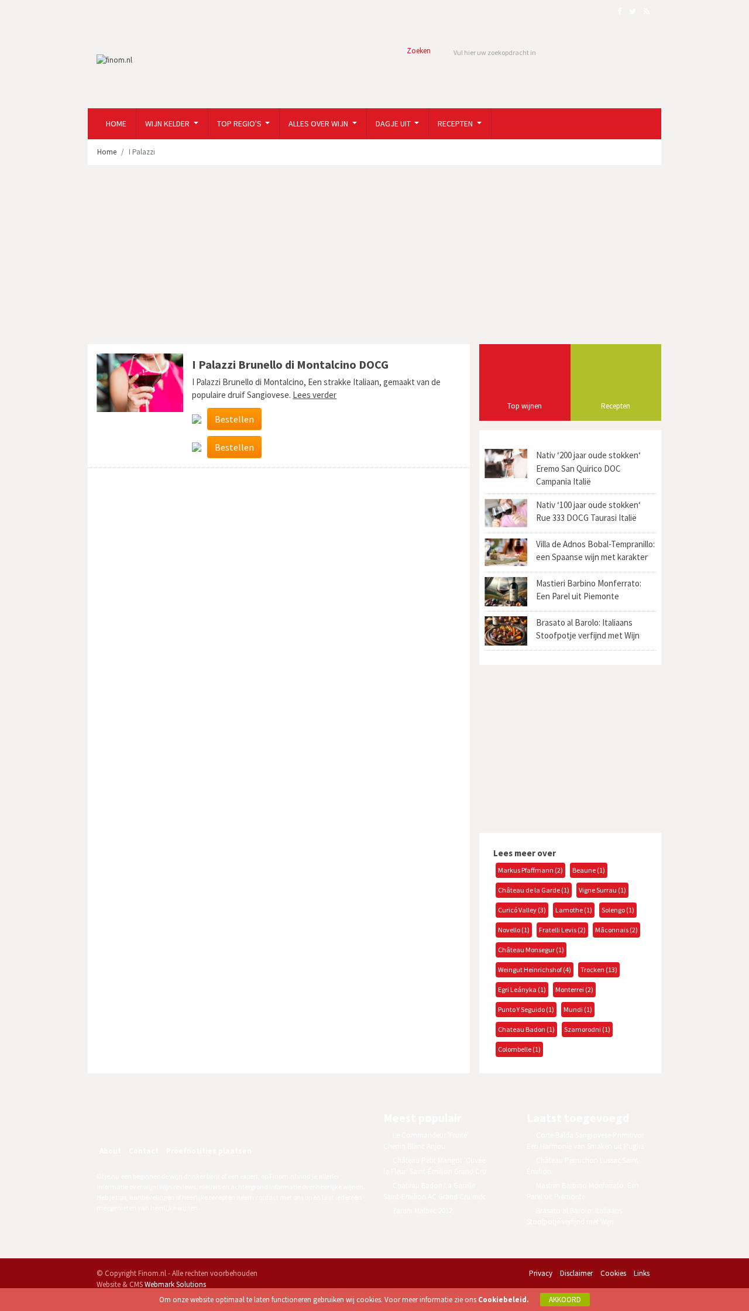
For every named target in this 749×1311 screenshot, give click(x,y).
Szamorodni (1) (587, 1029)
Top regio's (240, 123)
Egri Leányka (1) (522, 989)
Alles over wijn (319, 123)
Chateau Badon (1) (526, 1029)
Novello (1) (514, 929)
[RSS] (189, 1119)
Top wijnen (524, 406)
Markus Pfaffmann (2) (530, 870)
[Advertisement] (374, 256)
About (110, 1151)
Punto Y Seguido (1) (526, 1009)
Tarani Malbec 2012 (422, 1211)
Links (642, 1273)
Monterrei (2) (574, 989)
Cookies (613, 1273)
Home (116, 123)
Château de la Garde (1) (533, 890)
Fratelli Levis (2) (562, 929)
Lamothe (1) (573, 909)
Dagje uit (394, 123)
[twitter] (164, 1119)
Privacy (540, 1273)
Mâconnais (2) (616, 929)
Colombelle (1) (519, 1049)
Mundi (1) (578, 1009)
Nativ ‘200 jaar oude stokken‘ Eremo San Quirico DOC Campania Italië (588, 468)
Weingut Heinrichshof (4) (534, 969)
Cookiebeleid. (503, 1300)
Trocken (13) (598, 969)
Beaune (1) (588, 870)
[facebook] (139, 1119)
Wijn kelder (168, 123)
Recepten (456, 123)
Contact (144, 1151)
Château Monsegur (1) (531, 949)
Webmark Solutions (175, 1284)
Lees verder (314, 394)
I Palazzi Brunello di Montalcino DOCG (290, 364)
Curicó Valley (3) (522, 909)
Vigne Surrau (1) (602, 890)
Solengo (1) (618, 909)
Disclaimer (576, 1273)
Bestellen (234, 419)
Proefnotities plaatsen (209, 1151)
